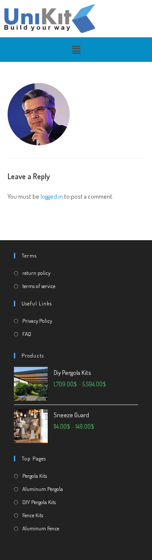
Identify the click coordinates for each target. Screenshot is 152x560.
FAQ (26, 333)
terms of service (38, 286)
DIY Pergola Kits (39, 502)
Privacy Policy (37, 320)
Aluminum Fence (40, 528)
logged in (52, 196)
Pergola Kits (34, 475)
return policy (36, 272)
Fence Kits (32, 515)
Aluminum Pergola (42, 488)
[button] (76, 50)
